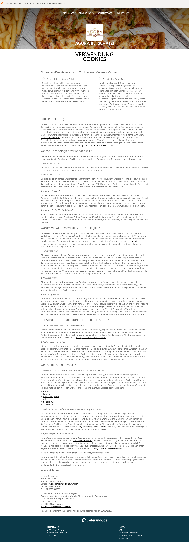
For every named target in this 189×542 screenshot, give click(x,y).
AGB (120, 530)
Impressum (123, 13)
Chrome (47, 391)
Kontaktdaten (105, 13)
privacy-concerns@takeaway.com (97, 145)
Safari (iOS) (48, 401)
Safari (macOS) (50, 404)
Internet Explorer (51, 396)
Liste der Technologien (128, 241)
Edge (45, 399)
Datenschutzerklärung (51, 137)
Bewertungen (86, 13)
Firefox (46, 394)
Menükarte (69, 13)
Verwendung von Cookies (130, 535)
